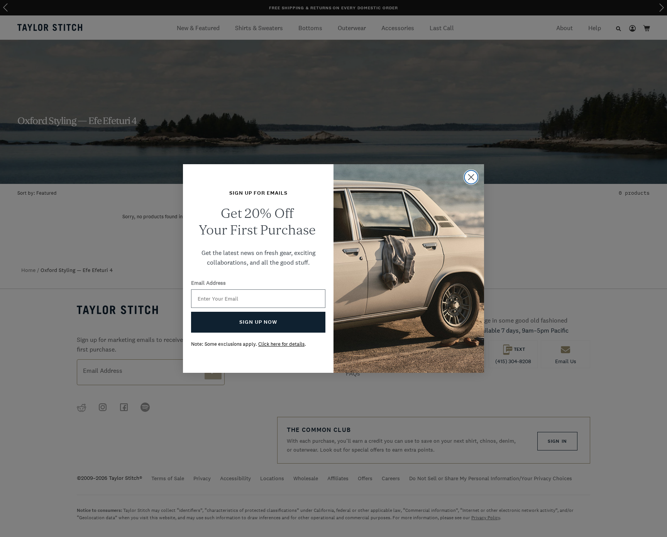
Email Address (208, 282)
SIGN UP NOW (258, 322)
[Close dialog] (471, 177)
